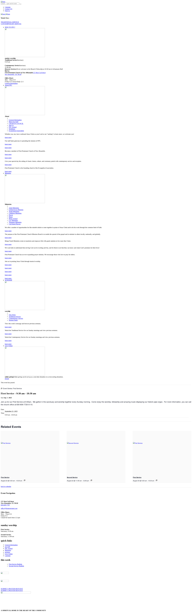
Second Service (72, 477)
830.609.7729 (5, 505)
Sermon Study (13, 320)
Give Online (9, 346)
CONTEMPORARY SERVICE (11, 24)
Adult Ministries (14, 208)
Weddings (12, 129)
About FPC (8, 85)
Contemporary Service (16, 318)
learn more (8, 137)
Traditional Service (15, 316)
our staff (7, 547)
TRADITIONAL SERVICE (10, 22)
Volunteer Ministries (15, 222)
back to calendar (6, 486)
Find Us (7, 11)
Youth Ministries (14, 211)
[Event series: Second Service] (91, 480)
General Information (11, 83)
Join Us (11, 125)
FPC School (12, 127)
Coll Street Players (14, 224)
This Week (12, 315)
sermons (7, 552)
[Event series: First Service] (24, 480)
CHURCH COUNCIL (16, 123)
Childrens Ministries (15, 213)
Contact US (8, 9)
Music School (13, 219)
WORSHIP (8, 280)
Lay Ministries (13, 220)
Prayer (11, 215)
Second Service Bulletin (16, 566)
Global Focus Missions (16, 210)
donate (7, 379)
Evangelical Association (16, 131)
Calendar (7, 7)
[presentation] (30, 453)
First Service (5, 477)
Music (11, 217)
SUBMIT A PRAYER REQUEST (12, 589)
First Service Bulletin (15, 564)
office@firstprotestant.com (9, 508)
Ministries (8, 173)
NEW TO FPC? (10, 27)
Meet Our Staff (13, 122)
